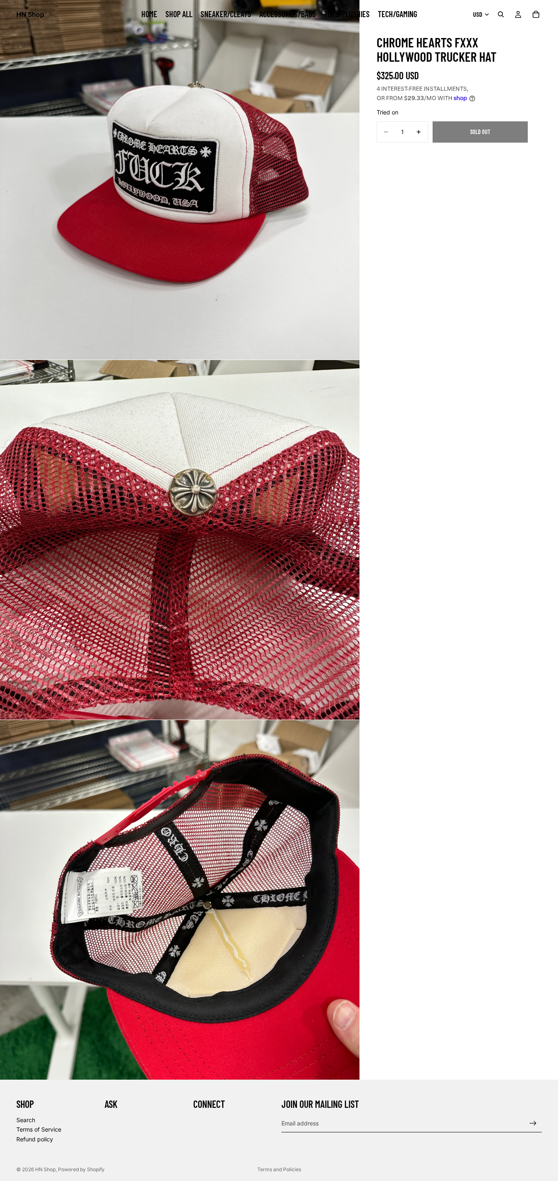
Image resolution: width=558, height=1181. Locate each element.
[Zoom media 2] (179, 540)
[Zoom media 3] (179, 900)
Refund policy (34, 1139)
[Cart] (536, 14)
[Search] (501, 14)
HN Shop (45, 1169)
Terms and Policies (279, 1169)
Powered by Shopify (81, 1169)
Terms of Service (38, 1129)
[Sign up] (533, 1123)
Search (25, 1119)
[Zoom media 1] (179, 180)
